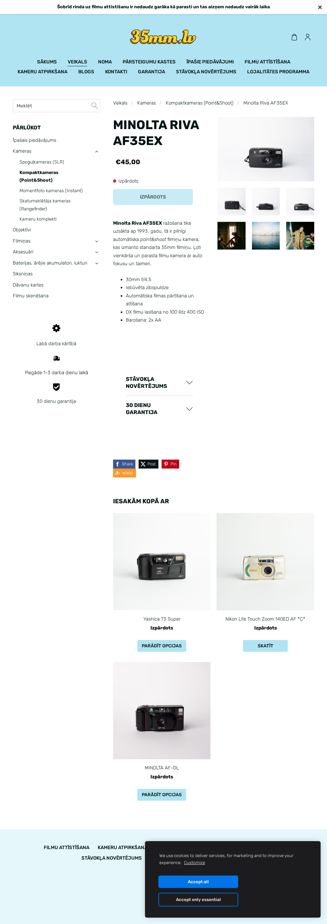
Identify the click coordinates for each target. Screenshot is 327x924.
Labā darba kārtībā (56, 343)
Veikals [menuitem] (77, 62)
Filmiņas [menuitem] (21, 241)
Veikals (120, 103)
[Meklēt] (95, 105)
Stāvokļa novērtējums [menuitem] (206, 72)
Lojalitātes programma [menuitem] (278, 72)
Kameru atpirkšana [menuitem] (42, 72)
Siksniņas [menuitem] (23, 274)
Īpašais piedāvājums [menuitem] (34, 140)
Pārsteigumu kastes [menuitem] (149, 62)
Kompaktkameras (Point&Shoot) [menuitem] (38, 176)
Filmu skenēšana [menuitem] (31, 296)
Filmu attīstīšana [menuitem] (267, 62)
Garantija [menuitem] (151, 72)
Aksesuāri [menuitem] (23, 252)
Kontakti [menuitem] (116, 72)
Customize (194, 862)
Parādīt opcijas (162, 646)
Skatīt (265, 646)
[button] (159, 383)
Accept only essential (198, 899)
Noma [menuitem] (105, 62)
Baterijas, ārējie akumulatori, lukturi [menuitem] (50, 263)
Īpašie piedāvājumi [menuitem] (210, 62)
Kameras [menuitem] (22, 151)
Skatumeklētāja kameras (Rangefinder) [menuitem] (45, 204)
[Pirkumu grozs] (294, 37)
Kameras (146, 103)
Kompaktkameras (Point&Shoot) (199, 103)
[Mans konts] (307, 37)
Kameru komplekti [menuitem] (38, 219)
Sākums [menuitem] (47, 62)
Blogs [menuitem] (86, 72)
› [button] (96, 152)
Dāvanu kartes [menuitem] (28, 285)
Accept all (198, 881)
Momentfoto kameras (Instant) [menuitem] (51, 190)
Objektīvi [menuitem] (22, 230)
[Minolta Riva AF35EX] (231, 201)
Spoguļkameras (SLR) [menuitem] (41, 162)
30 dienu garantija (56, 401)
